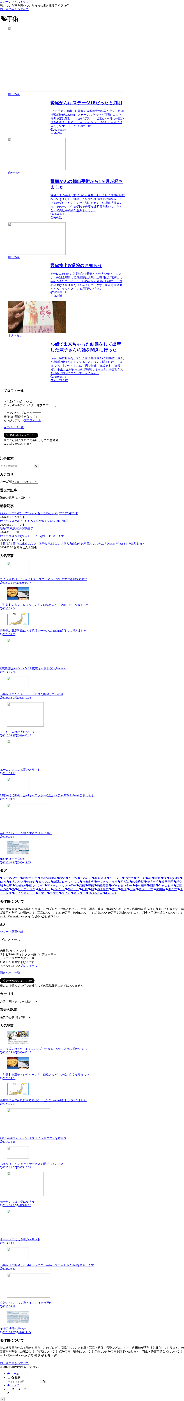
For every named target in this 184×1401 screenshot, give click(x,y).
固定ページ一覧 (14, 427)
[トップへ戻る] (2, 1399)
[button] (36, 466)
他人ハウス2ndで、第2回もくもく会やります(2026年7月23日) (39, 513)
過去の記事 (7, 497)
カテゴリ (6, 481)
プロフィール (32, 420)
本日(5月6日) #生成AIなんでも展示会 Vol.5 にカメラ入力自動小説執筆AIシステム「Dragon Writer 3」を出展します (72, 543)
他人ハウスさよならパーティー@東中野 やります (32, 536)
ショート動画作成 (11, 931)
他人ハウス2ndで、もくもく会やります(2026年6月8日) (34, 520)
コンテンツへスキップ (14, 1)
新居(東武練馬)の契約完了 (16, 528)
